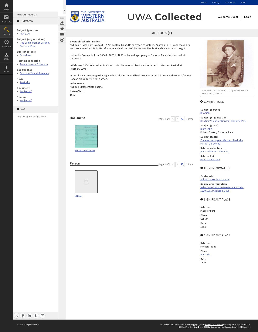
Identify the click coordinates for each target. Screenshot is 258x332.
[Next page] (177, 118)
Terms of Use (34, 324)
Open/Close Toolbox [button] (64, 7)
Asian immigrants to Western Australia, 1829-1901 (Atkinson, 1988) (222, 189)
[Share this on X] (16, 313)
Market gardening (210, 143)
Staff (243, 2)
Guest (234, 16)
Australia (25, 82)
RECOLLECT (182, 327)
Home (6, 9)
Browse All (7, 22)
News (204, 2)
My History (7, 46)
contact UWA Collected (214, 324)
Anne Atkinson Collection (34, 64)
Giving (215, 2)
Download (62, 23)
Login (6, 59)
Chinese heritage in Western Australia (221, 140)
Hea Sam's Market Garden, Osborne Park (35, 44)
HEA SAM (25, 33)
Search (6, 34)
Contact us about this (62, 34)
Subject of (26, 91)
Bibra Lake (26, 55)
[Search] (182, 119)
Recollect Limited (217, 327)
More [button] (6, 71)
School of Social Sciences (34, 73)
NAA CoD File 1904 (210, 159)
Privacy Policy (22, 324)
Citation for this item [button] (62, 40)
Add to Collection (62, 28)
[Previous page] (173, 118)
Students (230, 2)
